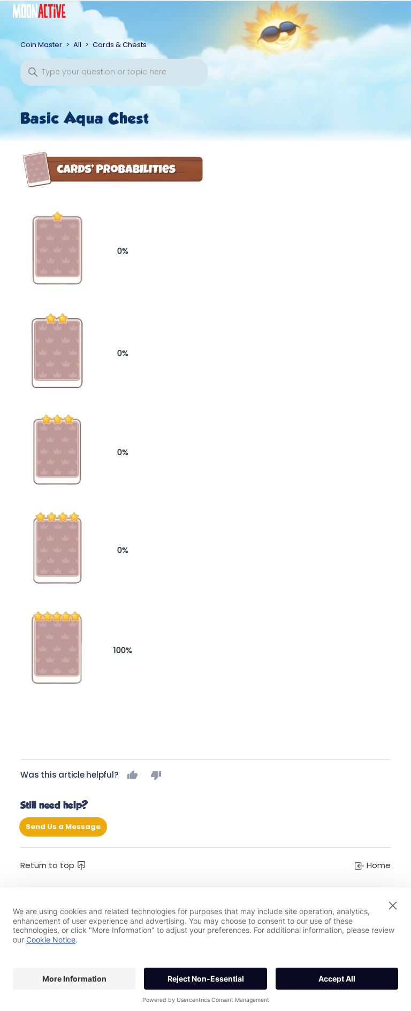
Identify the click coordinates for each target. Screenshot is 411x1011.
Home (377, 865)
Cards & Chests (120, 45)
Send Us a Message (63, 827)
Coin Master (41, 45)
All (77, 45)
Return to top (48, 865)
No (156, 775)
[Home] (47, 13)
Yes (132, 775)
